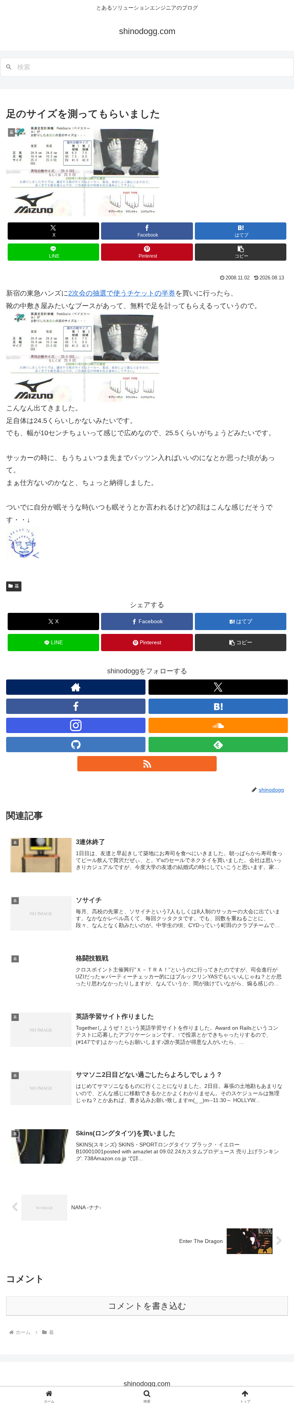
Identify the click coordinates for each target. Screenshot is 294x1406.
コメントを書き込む (147, 1306)
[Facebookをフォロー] (75, 706)
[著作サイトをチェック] (75, 687)
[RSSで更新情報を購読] (147, 763)
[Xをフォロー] (218, 687)
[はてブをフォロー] (218, 706)
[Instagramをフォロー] (75, 725)
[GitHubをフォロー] (75, 744)
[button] (240, 252)
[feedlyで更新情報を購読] (218, 744)
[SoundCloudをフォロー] (218, 725)
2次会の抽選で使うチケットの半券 (121, 293)
